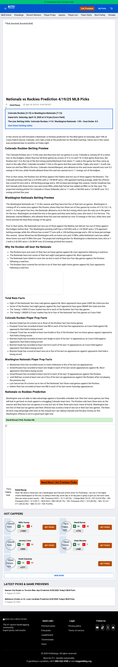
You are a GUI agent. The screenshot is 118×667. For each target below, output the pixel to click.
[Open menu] (5, 8)
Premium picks (48, 626)
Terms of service (76, 630)
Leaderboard (47, 635)
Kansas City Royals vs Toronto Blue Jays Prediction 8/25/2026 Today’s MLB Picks (40, 590)
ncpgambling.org (83, 661)
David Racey (15, 105)
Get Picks (49, 527)
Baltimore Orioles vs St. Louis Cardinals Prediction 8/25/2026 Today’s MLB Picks (40, 599)
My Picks (102, 8)
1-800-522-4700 (60, 661)
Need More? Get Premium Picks (59, 482)
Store (43, 644)
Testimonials (47, 639)
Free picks (46, 630)
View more (59, 575)
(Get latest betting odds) (20, 125)
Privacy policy (74, 626)
